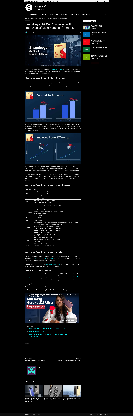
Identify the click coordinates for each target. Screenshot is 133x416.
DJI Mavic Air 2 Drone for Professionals (40, 337)
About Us (92, 414)
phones (72, 256)
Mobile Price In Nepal (89, 21)
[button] (106, 14)
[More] (50, 350)
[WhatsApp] (47, 350)
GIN (29, 32)
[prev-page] (26, 405)
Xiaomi (36, 258)
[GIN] (26, 32)
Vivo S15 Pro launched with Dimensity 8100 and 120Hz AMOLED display (48, 334)
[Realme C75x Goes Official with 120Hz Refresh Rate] (72, 391)
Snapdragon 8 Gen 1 (57, 69)
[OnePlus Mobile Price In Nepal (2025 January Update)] (86, 42)
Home (26, 18)
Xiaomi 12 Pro (32, 278)
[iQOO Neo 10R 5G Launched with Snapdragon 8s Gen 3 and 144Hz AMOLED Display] (34, 391)
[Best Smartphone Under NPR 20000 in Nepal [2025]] (86, 27)
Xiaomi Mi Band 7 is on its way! (37, 331)
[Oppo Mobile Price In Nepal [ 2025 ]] (86, 49)
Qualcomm (32, 343)
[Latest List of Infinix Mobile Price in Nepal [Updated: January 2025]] (86, 57)
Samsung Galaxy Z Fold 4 (53, 264)
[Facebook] (96, 1)
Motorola (43, 258)
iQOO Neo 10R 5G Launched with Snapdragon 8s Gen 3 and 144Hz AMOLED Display (32, 400)
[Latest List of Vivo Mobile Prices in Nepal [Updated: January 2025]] (86, 34)
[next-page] (29, 405)
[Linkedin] (99, 1)
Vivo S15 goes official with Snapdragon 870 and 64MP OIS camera (47, 328)
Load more (94, 62)
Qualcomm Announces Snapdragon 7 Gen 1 (69, 360)
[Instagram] (97, 1)
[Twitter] (105, 1)
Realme (51, 258)
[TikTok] (103, 1)
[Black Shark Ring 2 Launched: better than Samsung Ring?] (53, 391)
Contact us (105, 414)
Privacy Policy (99, 414)
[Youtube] (107, 1)
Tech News (31, 18)
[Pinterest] (101, 1)
